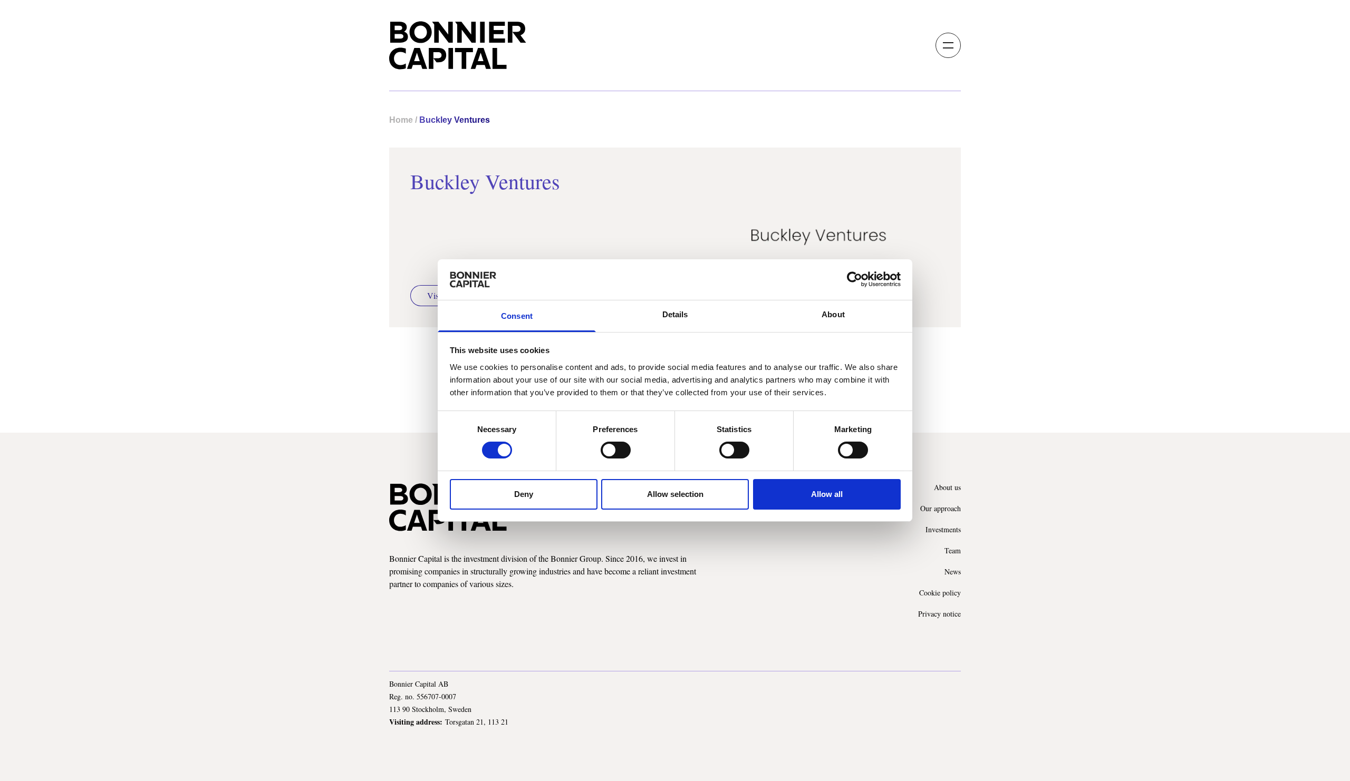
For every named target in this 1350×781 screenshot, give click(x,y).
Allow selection (675, 494)
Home (401, 119)
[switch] (616, 450)
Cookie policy (940, 593)
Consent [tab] (517, 315)
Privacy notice (939, 614)
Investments (943, 529)
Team (952, 550)
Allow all (827, 494)
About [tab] (833, 314)
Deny (523, 494)
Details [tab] (675, 314)
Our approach (940, 508)
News (952, 572)
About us (947, 487)
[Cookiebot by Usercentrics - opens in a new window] (854, 279)
